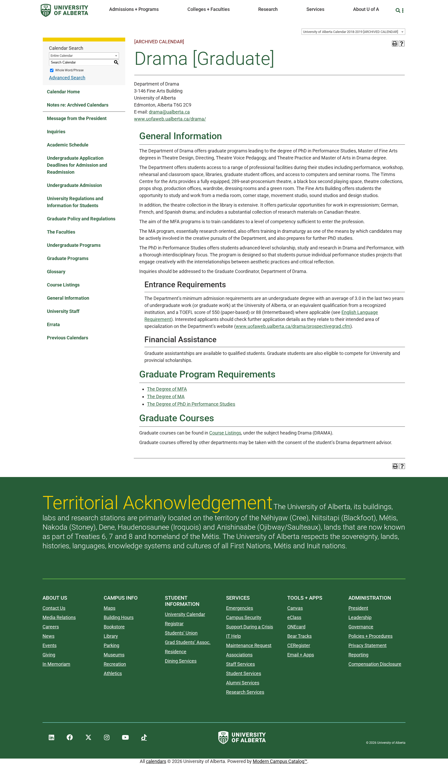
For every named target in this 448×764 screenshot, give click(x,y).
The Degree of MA (166, 396)
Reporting (358, 654)
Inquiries (56, 131)
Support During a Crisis (249, 626)
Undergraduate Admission (74, 185)
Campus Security (243, 617)
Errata (53, 324)
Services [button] (315, 9)
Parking (111, 645)
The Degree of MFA (167, 389)
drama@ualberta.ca (169, 112)
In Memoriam (56, 664)
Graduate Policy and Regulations (81, 218)
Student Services (243, 673)
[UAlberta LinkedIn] (51, 737)
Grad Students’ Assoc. (188, 642)
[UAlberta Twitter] (88, 737)
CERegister (298, 645)
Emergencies (239, 608)
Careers (51, 626)
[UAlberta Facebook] (70, 737)
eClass (294, 617)
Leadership (360, 617)
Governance (360, 626)
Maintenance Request (248, 645)
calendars (156, 761)
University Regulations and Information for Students (75, 202)
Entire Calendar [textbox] (62, 56)
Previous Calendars (67, 337)
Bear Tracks (299, 636)
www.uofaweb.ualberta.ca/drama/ (170, 119)
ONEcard (296, 626)
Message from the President (77, 118)
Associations (239, 654)
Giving (49, 654)
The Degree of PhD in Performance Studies (191, 404)
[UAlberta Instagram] (106, 737)
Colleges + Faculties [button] (208, 9)
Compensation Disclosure (374, 664)
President (358, 608)
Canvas (295, 608)
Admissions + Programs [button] (134, 9)
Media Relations (59, 617)
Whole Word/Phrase (69, 70)
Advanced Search (67, 77)
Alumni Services (242, 682)
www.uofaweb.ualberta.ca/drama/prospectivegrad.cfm (293, 326)
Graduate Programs (67, 258)
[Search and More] (399, 10)
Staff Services (240, 664)
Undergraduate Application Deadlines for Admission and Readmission (77, 165)
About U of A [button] (366, 9)
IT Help (233, 636)
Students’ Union (181, 633)
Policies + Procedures (370, 636)
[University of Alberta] (64, 10)
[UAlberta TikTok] (144, 737)
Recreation (115, 664)
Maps (109, 608)
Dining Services (181, 661)
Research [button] (268, 9)
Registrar (174, 623)
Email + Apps (300, 654)
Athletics (113, 673)
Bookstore (114, 626)
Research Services (245, 692)
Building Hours (119, 617)
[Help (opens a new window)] (401, 43)
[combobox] (353, 32)
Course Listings (63, 285)
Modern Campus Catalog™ (280, 761)
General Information (68, 298)
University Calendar (185, 614)
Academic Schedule (67, 145)
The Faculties (61, 232)
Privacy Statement (367, 645)
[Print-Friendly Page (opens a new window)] (395, 43)
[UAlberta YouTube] (125, 737)
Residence (175, 651)
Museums (114, 654)
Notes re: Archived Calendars (77, 105)
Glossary (56, 271)
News (48, 636)
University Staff (63, 311)
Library (111, 636)
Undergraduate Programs (74, 245)
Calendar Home (63, 91)
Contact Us (54, 608)
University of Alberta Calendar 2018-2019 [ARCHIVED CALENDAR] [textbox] (350, 32)
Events (50, 645)
